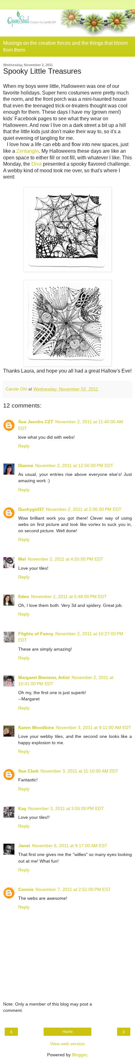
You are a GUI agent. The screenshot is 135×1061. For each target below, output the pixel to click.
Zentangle (27, 151)
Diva (36, 164)
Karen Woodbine (36, 727)
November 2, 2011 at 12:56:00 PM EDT (74, 465)
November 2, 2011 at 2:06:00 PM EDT (84, 509)
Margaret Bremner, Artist (44, 677)
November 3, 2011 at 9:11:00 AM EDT (93, 727)
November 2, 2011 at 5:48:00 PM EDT (69, 596)
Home (67, 1032)
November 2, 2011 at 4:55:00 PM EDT (65, 559)
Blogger (79, 1054)
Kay (22, 808)
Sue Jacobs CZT (35, 421)
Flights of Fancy (35, 633)
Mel (22, 559)
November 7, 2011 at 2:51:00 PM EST (73, 889)
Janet (24, 845)
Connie (26, 889)
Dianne (25, 465)
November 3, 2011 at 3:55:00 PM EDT (66, 808)
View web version (67, 1043)
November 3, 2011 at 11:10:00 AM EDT (79, 770)
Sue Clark (28, 770)
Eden (23, 596)
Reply (24, 445)
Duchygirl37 (31, 509)
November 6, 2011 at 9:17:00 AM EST (69, 845)
